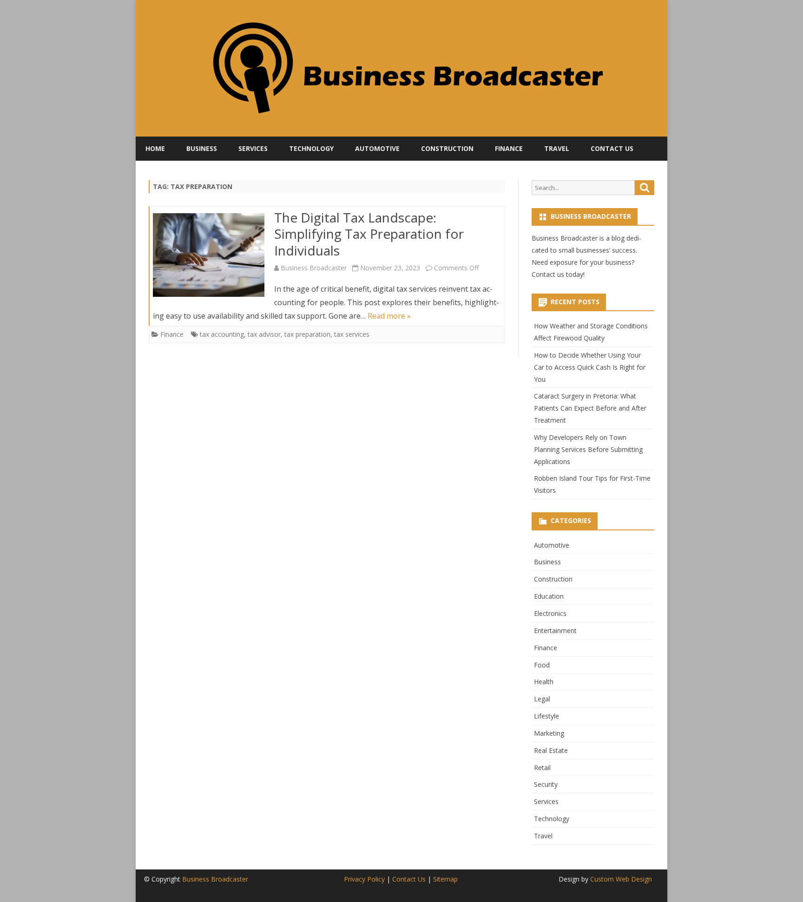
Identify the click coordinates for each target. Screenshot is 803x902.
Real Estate (551, 750)
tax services (351, 334)
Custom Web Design (621, 879)
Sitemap (445, 879)
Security (546, 784)
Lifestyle (546, 716)
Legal (542, 698)
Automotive (377, 148)
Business (201, 148)
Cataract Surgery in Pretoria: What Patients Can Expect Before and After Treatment (590, 408)
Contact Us (612, 148)
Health (543, 681)
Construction (447, 148)
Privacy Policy (364, 879)
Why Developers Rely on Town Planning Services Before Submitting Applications (588, 449)
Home (155, 148)
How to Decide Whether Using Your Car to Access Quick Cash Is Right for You (589, 367)
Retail (542, 767)
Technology (311, 148)
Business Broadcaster (314, 267)
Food (542, 664)
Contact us (548, 274)
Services (253, 148)
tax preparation (307, 334)
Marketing (549, 733)
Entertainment (555, 630)
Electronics (550, 613)
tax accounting (222, 334)
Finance (509, 148)
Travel (556, 148)
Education (549, 596)
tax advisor (264, 334)
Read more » (389, 316)
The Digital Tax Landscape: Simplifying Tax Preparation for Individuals (369, 234)
